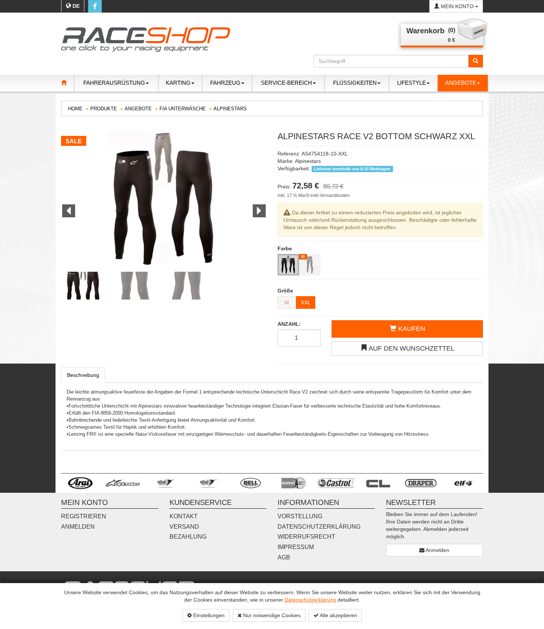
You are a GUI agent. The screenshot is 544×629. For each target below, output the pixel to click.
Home (75, 108)
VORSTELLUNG (300, 516)
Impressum (296, 547)
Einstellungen (208, 615)
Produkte (103, 108)
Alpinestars (230, 108)
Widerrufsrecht (306, 536)
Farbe (285, 248)
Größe (285, 291)
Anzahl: (289, 324)
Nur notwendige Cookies (271, 615)
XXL (305, 302)
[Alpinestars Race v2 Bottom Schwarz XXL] (164, 199)
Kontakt (183, 516)
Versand (184, 526)
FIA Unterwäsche (182, 108)
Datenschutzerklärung (310, 600)
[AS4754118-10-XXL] (288, 264)
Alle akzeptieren (338, 615)
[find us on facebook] (95, 6)
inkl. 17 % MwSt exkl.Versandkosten (314, 195)
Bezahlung (187, 536)
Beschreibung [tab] (83, 375)
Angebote (138, 108)
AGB (284, 557)
